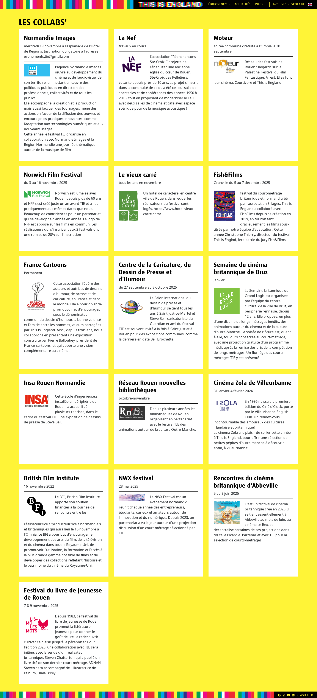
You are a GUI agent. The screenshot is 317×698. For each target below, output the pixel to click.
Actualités (242, 4)
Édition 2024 (218, 4)
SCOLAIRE (298, 4)
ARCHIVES (280, 4)
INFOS (259, 4)
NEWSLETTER (305, 695)
